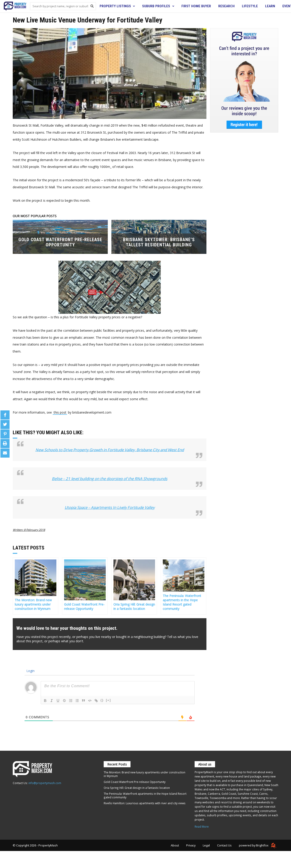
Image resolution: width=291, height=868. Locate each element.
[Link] (96, 700)
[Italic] (51, 700)
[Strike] (64, 700)
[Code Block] (90, 700)
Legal (206, 845)
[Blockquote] (83, 700)
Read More (202, 826)
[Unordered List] (77, 700)
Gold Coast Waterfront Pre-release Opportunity (135, 782)
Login (30, 671)
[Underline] (58, 700)
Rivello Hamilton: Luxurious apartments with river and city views (145, 803)
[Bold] (45, 700)
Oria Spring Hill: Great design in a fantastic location (137, 788)
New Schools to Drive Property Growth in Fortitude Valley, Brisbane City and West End (109, 449)
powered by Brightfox (254, 845)
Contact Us (224, 845)
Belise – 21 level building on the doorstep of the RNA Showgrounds (109, 478)
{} (102, 700)
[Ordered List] (71, 700)
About (175, 845)
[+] (108, 700)
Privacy (191, 845)
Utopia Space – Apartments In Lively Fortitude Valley (110, 507)
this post (60, 412)
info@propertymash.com (44, 783)
